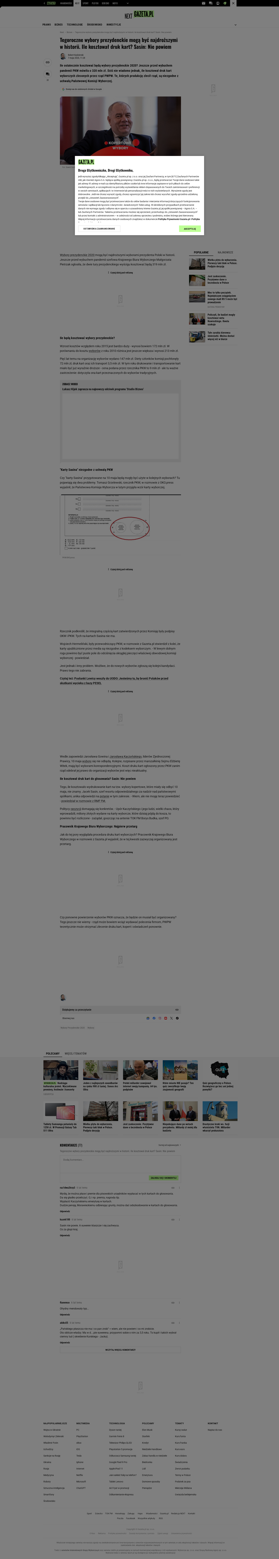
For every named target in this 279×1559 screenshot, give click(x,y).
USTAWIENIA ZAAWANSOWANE (99, 228)
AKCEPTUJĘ (190, 229)
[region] (139, 195)
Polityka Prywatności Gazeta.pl (174, 219)
